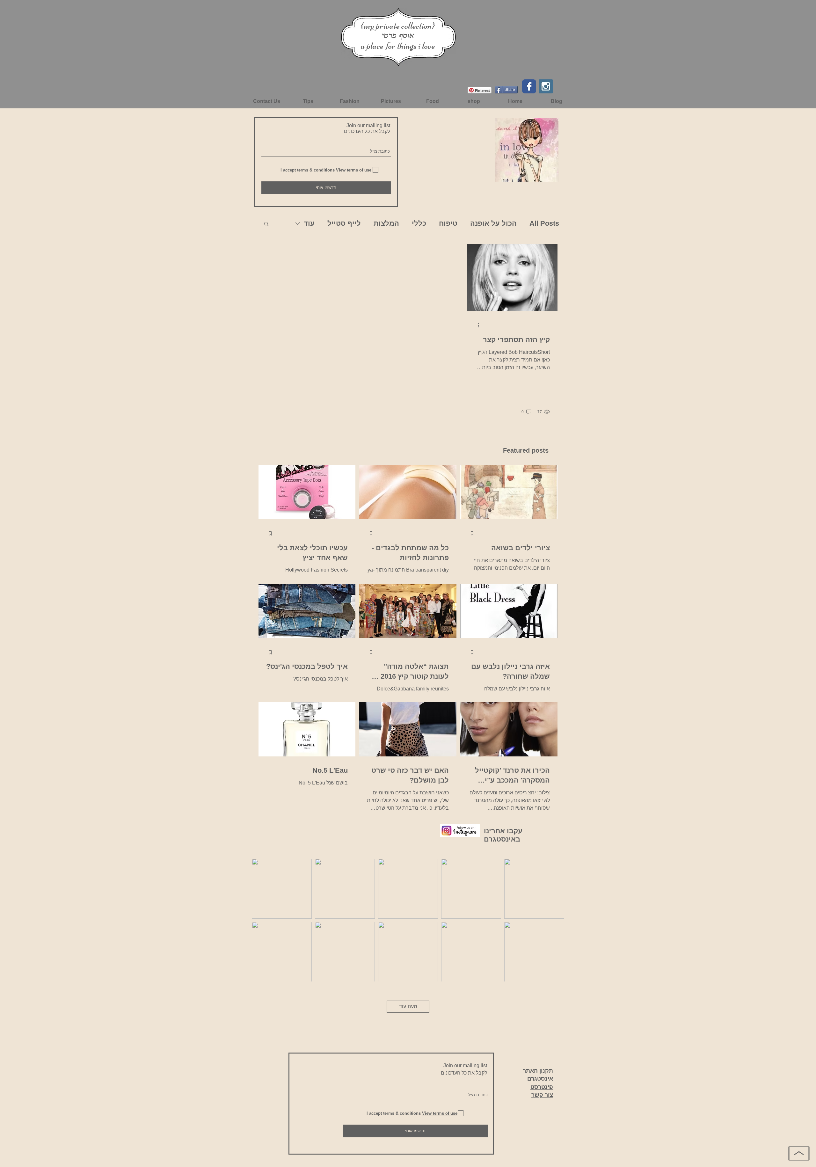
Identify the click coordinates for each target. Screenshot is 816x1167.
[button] (266, 224)
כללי (419, 223)
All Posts (544, 223)
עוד (309, 223)
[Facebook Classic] (529, 86)
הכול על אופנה (493, 223)
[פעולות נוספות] (476, 325)
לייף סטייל (344, 223)
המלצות (386, 223)
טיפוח (448, 223)
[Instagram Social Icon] (546, 86)
